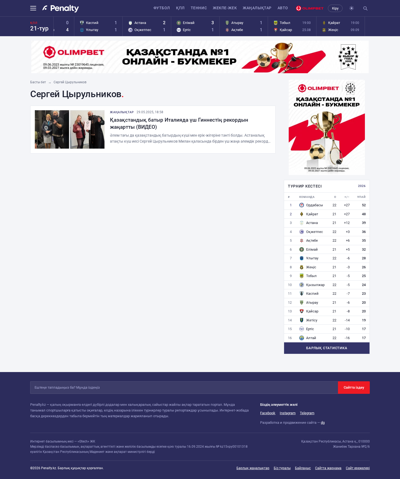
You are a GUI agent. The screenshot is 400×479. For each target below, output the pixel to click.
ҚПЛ (180, 8)
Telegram (307, 413)
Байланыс (303, 468)
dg (323, 422)
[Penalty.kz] (60, 9)
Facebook (267, 413)
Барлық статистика (326, 348)
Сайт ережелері (358, 468)
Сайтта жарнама (328, 468)
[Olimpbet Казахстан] (310, 8)
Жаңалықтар (257, 8)
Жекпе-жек (225, 8)
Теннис (199, 8)
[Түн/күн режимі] (351, 8)
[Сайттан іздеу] (365, 8)
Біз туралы (282, 468)
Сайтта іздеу (354, 387)
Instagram (288, 413)
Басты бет (38, 82)
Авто (283, 8)
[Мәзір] (34, 8)
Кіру (335, 8)
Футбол (161, 8)
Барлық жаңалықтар (252, 468)
